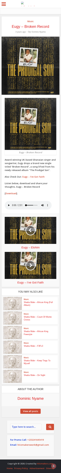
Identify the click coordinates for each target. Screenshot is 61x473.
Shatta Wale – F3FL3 (33, 346)
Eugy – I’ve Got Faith (33, 176)
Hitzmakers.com (45, 463)
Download (10, 193)
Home (10, 468)
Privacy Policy (21, 468)
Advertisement (37, 468)
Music (30, 21)
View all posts (30, 411)
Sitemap (50, 468)
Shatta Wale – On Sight (34, 375)
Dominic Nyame (39, 32)
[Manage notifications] (53, 466)
